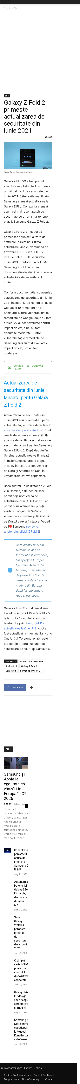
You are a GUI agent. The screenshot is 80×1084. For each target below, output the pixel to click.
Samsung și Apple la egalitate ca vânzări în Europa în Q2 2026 (15, 786)
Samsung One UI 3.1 (31, 670)
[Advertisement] (40, 52)
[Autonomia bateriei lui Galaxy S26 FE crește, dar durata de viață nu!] (7, 882)
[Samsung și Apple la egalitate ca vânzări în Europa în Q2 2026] (16, 763)
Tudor (7, 803)
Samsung (11, 670)
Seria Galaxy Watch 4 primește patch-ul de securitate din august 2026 (20, 933)
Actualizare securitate (31, 661)
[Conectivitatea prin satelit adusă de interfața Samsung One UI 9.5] (7, 850)
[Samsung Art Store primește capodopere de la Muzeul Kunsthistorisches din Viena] (7, 1020)
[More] (32, 687)
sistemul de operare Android (23, 430)
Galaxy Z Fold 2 (29, 666)
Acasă (7, 8)
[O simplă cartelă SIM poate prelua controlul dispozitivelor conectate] (7, 961)
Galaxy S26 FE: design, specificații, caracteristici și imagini (22, 1000)
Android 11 (11, 666)
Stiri (16, 8)
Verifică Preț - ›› (28, 367)
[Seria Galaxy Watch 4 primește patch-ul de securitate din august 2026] (7, 917)
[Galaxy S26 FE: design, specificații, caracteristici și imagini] (7, 992)
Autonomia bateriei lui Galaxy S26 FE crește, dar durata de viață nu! (21, 893)
